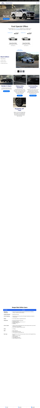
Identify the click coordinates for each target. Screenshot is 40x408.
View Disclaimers (13, 45)
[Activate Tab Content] (16, 71)
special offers (17, 28)
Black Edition (20, 49)
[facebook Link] (38, 0)
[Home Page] (3, 3)
